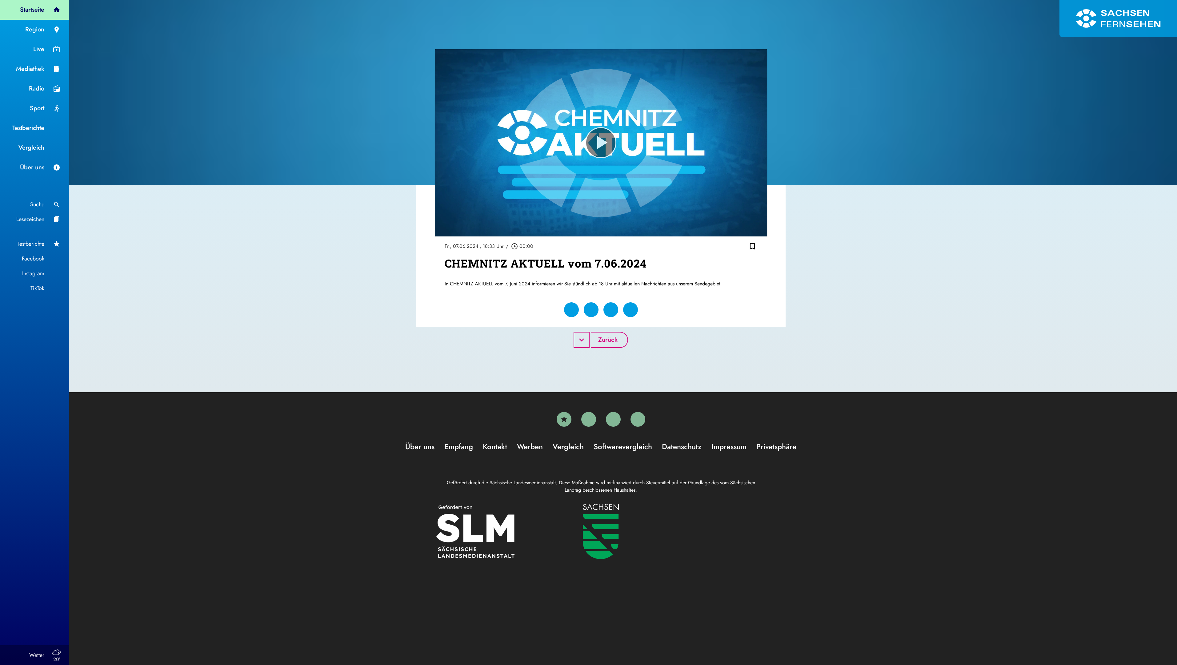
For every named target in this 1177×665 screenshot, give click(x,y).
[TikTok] (638, 419)
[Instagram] (613, 419)
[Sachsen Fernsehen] (1118, 18)
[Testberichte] (564, 419)
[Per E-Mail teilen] (630, 309)
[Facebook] (588, 419)
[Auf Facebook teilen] (571, 309)
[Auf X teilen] (591, 309)
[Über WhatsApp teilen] (610, 309)
